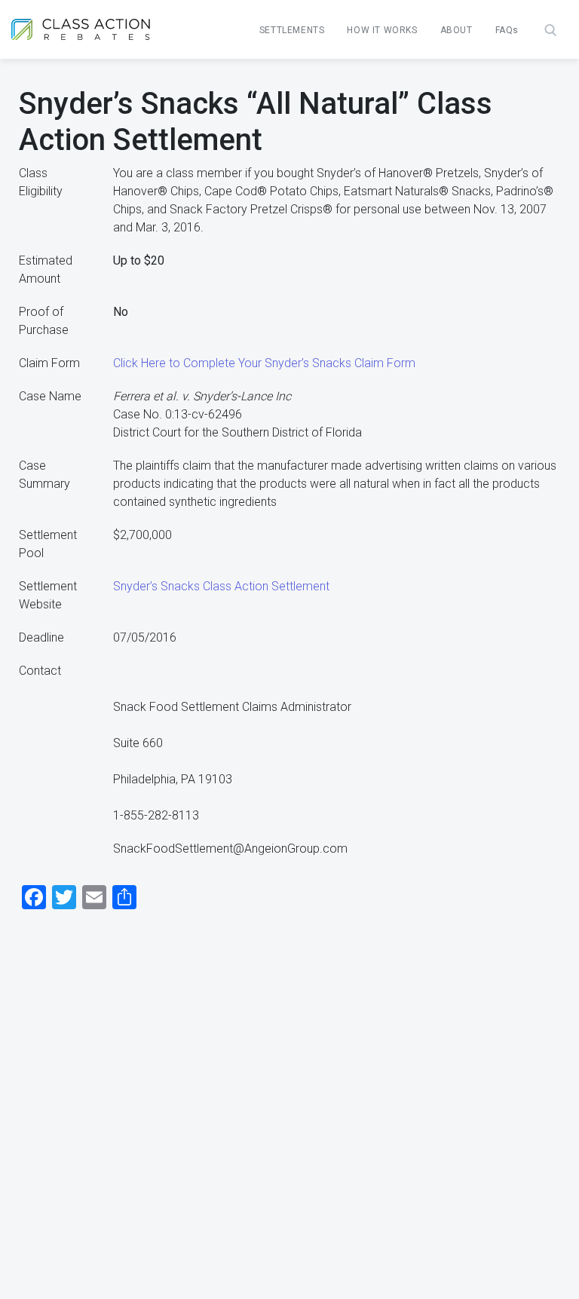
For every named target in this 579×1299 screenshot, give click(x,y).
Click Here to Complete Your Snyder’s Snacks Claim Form (264, 363)
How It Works (382, 30)
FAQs (507, 30)
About (456, 30)
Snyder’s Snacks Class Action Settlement (221, 586)
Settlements (292, 30)
